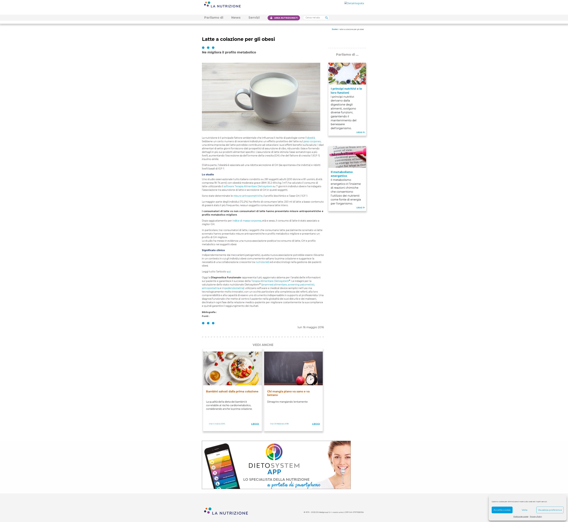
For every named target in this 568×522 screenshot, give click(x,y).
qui (228, 271)
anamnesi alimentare (274, 284)
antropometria (210, 288)
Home (335, 29)
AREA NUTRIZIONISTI (286, 18)
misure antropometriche (248, 195)
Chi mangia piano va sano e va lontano (288, 393)
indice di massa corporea (247, 220)
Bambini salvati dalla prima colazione (232, 391)
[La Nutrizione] (222, 4)
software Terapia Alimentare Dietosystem (248, 186)
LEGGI (255, 424)
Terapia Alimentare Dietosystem (270, 281)
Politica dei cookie (520, 516)
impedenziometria (232, 288)
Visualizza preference (550, 510)
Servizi (254, 17)
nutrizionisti (262, 262)
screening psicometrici (301, 284)
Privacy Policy (536, 516)
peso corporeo (312, 141)
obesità (310, 137)
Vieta (524, 510)
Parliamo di (213, 17)
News (236, 17)
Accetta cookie (502, 510)
